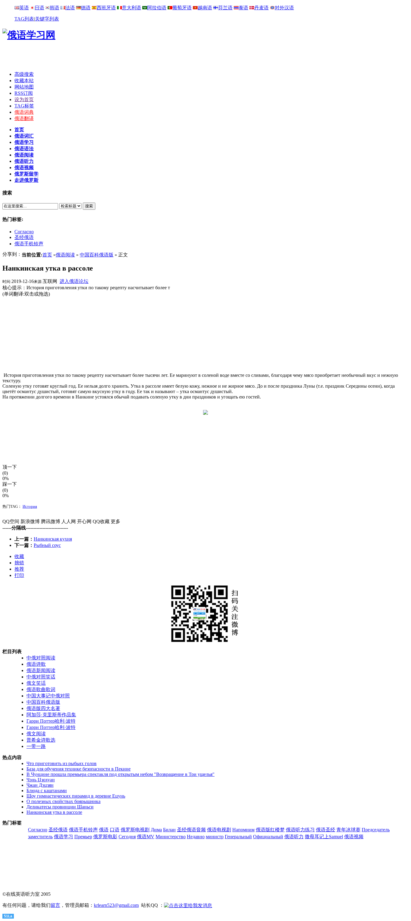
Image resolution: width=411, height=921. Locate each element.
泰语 (243, 7)
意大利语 (131, 7)
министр (215, 836)
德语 (86, 7)
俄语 (104, 829)
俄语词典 (24, 112)
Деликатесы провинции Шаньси (60, 806)
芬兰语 (225, 7)
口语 (114, 829)
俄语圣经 (325, 829)
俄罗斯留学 (26, 173)
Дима (156, 829)
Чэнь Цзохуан (40, 779)
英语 (24, 7)
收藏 (19, 556)
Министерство (171, 836)
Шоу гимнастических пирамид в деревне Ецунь (75, 796)
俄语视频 (24, 167)
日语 (39, 7)
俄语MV (145, 836)
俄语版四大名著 (43, 708)
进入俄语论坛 (74, 281)
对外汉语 (284, 7)
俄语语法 (24, 148)
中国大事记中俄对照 (48, 695)
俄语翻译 (24, 118)
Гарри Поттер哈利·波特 (51, 721)
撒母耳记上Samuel (324, 836)
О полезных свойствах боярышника (63, 801)
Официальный (268, 836)
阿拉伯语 (156, 7)
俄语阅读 (24, 154)
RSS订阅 (23, 93)
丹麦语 (261, 7)
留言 (55, 905)
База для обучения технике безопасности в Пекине (78, 768)
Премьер (83, 836)
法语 (70, 7)
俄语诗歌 (36, 664)
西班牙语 (106, 7)
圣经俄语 (24, 237)
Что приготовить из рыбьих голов (61, 763)
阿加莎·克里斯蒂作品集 (51, 714)
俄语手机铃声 (28, 243)
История (30, 506)
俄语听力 (24, 161)
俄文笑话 (36, 683)
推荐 (19, 569)
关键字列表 (47, 18)
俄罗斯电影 (105, 836)
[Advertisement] (205, 57)
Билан (169, 829)
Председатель (376, 829)
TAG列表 (24, 18)
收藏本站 (24, 80)
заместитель (40, 836)
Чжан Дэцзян (40, 785)
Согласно (24, 231)
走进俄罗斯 (26, 180)
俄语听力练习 (300, 829)
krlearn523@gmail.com (116, 905)
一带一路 (36, 746)
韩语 (54, 7)
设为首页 (24, 99)
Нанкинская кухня (53, 538)
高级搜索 (24, 74)
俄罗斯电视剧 (135, 829)
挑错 (19, 562)
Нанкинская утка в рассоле (54, 812)
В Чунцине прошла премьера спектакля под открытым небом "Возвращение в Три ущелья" (120, 774)
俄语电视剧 (219, 829)
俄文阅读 (36, 733)
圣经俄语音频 (191, 829)
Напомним (243, 829)
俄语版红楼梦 (270, 829)
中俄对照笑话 (40, 676)
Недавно (196, 836)
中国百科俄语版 (96, 254)
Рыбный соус (47, 545)
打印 (19, 575)
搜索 (89, 206)
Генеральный (238, 836)
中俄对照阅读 (40, 657)
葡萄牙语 (182, 7)
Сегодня (127, 836)
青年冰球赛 (348, 829)
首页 (19, 129)
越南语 (205, 7)
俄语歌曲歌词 (40, 689)
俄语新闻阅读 (40, 670)
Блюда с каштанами (46, 790)
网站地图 (24, 86)
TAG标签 (24, 105)
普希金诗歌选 (40, 740)
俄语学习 (24, 142)
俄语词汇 (24, 135)
